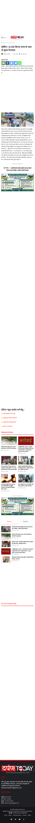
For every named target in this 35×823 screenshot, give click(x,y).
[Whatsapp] (19, 63)
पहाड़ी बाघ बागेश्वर (6, 54)
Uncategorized (11, 42)
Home (4, 42)
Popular (25, 521)
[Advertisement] (17, 17)
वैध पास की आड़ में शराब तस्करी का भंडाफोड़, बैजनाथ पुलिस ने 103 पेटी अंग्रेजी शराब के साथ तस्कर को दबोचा (9, 468)
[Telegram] (15, 63)
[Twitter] (11, 63)
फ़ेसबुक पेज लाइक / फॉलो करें (10, 418)
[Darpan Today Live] (17, 37)
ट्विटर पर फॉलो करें (7, 426)
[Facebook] (7, 63)
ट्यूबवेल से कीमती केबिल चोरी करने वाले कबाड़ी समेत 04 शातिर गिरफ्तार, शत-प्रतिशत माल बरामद (26, 468)
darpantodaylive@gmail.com (11, 788)
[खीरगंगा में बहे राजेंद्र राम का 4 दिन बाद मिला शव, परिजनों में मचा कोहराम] (9, 440)
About (10, 815)
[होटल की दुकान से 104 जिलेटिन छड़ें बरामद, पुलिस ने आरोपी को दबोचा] (26, 478)
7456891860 (24, 813)
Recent (9, 521)
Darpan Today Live (20, 809)
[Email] (3, 63)
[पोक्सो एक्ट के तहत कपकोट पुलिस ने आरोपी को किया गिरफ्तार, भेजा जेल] (6, 559)
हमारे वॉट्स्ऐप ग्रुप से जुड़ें (9, 413)
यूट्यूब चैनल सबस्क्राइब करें (9, 422)
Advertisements (17, 815)
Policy (29, 815)
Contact (25, 815)
